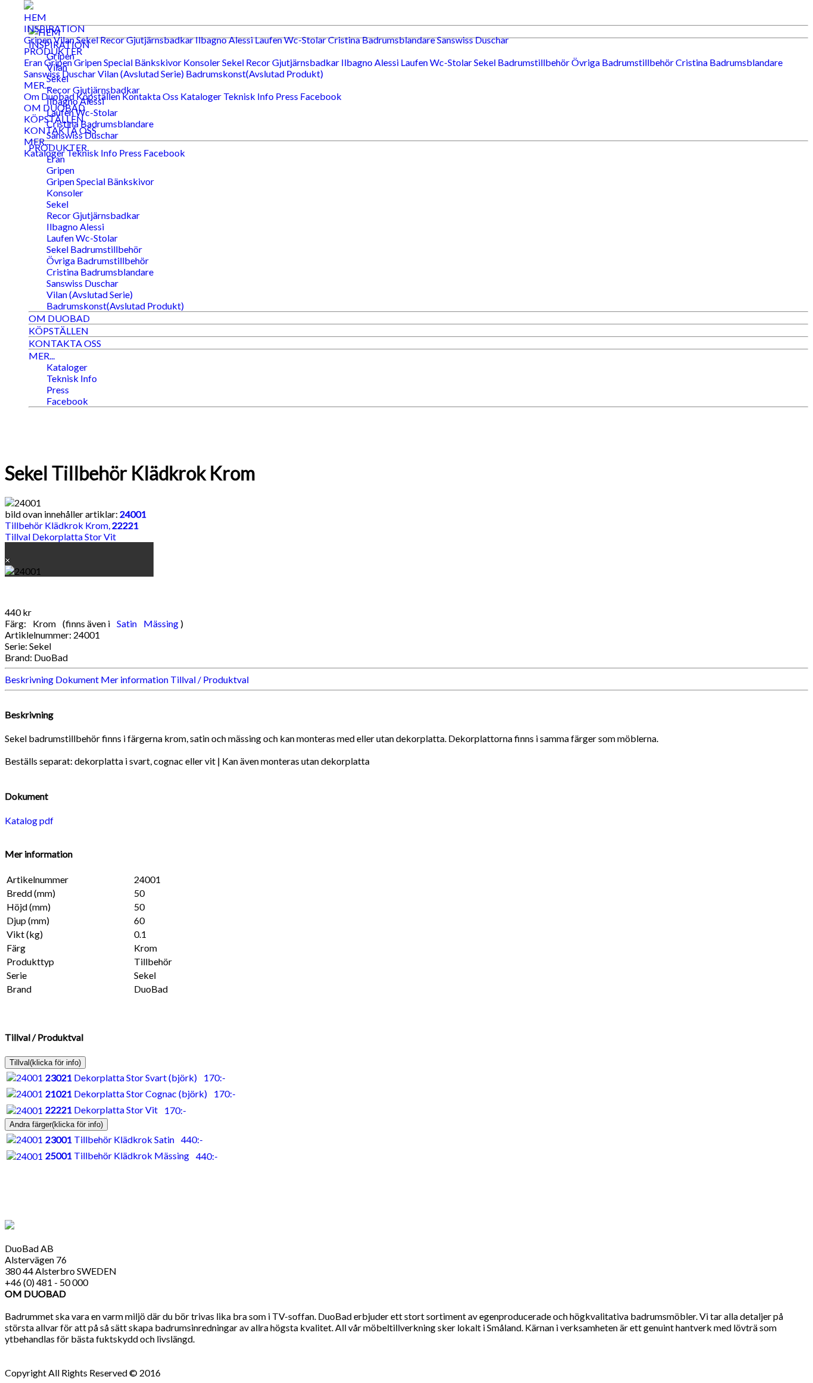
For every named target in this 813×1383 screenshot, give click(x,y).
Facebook (321, 96)
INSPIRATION (54, 28)
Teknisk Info (248, 96)
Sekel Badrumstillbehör (522, 62)
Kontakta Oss (150, 96)
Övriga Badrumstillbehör (622, 62)
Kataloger (200, 96)
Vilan (64, 39)
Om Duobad (49, 96)
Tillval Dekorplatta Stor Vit (72, 531)
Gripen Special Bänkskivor (128, 62)
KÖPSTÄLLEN (54, 118)
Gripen (38, 39)
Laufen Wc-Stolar (290, 39)
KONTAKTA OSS (60, 130)
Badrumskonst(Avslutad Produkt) (254, 73)
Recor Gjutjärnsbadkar (146, 39)
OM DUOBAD (54, 107)
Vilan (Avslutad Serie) (141, 73)
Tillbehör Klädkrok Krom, (75, 519)
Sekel (87, 39)
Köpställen (98, 96)
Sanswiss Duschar (473, 39)
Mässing (161, 623)
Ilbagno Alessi (224, 39)
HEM (35, 17)
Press (287, 96)
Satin (128, 623)
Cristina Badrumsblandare (381, 39)
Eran (33, 62)
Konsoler (201, 62)
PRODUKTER (53, 51)
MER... (37, 84)
